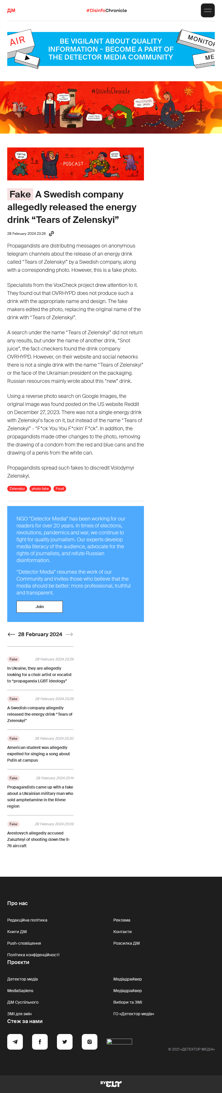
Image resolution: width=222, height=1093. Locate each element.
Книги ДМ (17, 931)
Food (60, 488)
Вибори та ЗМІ (127, 1002)
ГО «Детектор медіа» (133, 1013)
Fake (20, 194)
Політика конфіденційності (33, 954)
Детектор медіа (22, 979)
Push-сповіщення (24, 943)
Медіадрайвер (127, 979)
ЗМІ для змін (19, 1013)
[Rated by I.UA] (119, 1042)
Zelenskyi (17, 488)
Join (40, 606)
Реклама (121, 920)
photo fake (40, 488)
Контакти (122, 931)
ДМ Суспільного (22, 1002)
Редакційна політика (27, 920)
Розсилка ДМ (126, 943)
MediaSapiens (20, 990)
